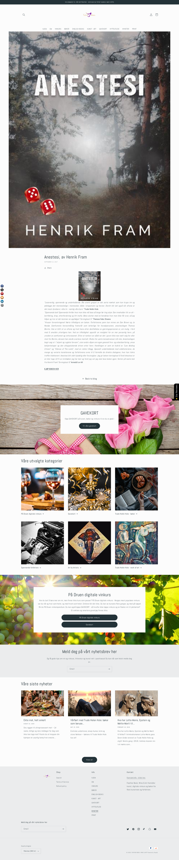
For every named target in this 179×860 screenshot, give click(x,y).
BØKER (94, 790)
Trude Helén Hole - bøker (125, 514)
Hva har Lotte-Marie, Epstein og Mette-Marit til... (134, 721)
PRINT (94, 815)
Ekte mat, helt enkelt (35, 720)
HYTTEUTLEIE (96, 807)
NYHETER (95, 811)
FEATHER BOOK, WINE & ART (140, 852)
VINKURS (95, 786)
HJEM (94, 778)
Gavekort (71, 514)
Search (59, 778)
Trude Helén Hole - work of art (127, 567)
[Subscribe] (109, 669)
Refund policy (61, 786)
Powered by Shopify (153, 852)
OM (93, 782)
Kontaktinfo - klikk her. (136, 777)
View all (89, 760)
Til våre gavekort (89, 426)
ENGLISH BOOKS (97, 794)
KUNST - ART (96, 798)
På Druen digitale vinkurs (31, 514)
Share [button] (49, 268)
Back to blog (91, 378)
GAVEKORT (95, 803)
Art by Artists (73, 567)
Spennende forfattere (30, 567)
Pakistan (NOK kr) (30, 851)
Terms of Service (62, 782)
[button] (24, 14)
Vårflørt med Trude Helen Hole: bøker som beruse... (89, 721)
